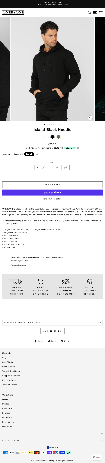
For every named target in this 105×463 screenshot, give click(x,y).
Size (52, 162)
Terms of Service (9, 385)
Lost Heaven (8, 422)
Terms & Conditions (11, 371)
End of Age (7, 408)
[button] (46, 137)
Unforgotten (7, 426)
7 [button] (58, 124)
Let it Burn (7, 417)
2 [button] (47, 124)
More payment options (53, 199)
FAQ (4, 358)
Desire (5, 399)
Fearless (6, 413)
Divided (5, 404)
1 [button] (45, 124)
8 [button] (60, 124)
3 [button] (49, 124)
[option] (53, 3)
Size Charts (7, 362)
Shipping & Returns (11, 376)
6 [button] (56, 124)
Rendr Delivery (9, 380)
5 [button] (54, 124)
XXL (65, 167)
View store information (18, 265)
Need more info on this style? (22, 322)
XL (57, 167)
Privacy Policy (8, 367)
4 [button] (51, 124)
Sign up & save (10, 441)
